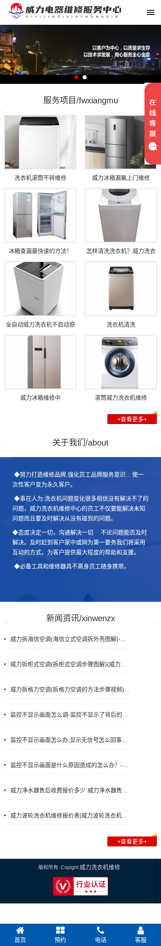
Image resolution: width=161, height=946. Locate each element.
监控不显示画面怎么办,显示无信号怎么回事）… (71, 739)
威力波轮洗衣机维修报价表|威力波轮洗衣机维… (71, 815)
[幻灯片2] (80, 80)
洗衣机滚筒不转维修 (40, 177)
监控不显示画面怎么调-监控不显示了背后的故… (72, 714)
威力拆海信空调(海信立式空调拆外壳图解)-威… (71, 639)
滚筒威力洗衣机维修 (121, 397)
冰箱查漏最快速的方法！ (40, 251)
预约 (60, 939)
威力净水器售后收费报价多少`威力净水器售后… (72, 790)
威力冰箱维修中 (40, 397)
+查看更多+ (132, 419)
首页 (20, 939)
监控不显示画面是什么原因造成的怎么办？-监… (72, 765)
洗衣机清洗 (121, 324)
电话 (101, 939)
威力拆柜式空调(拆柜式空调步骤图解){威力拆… (71, 664)
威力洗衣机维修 (100, 867)
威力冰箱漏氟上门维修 (121, 177)
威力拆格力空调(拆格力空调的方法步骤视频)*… (71, 689)
